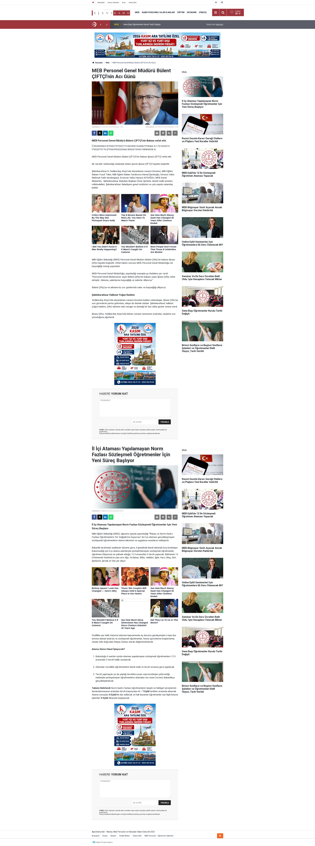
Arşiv (124, 2)
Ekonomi (191, 12)
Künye (104, 836)
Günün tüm (214, 24)
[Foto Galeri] (221, 2)
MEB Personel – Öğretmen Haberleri (159, 836)
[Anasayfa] (93, 2)
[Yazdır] (157, 133)
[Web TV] (216, 2)
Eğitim (180, 12)
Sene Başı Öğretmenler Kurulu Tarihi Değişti (142, 24)
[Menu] (215, 12)
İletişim (113, 836)
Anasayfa (99, 63)
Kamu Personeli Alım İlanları (158, 12)
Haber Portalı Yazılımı (104, 842)
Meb (137, 12)
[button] (163, 133)
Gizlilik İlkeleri (124, 836)
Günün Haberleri (113, 2)
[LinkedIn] (105, 133)
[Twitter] (99, 133)
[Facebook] (94, 133)
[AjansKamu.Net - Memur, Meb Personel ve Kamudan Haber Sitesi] (111, 12)
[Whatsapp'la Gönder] (110, 133)
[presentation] (101, 24)
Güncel (203, 12)
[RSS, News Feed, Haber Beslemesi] (220, 835)
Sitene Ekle (132, 2)
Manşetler (101, 2)
